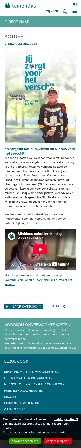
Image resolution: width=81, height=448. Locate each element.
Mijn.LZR (52, 11)
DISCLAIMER (12, 397)
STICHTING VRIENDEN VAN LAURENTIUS (31, 372)
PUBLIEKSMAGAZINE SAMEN (23, 390)
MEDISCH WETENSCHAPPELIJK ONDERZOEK (34, 384)
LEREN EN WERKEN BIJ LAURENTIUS (28, 378)
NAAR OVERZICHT (23, 306)
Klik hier (8, 432)
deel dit (58, 306)
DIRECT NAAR (17, 21)
